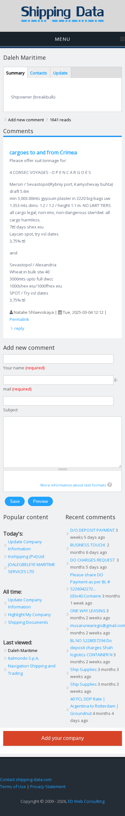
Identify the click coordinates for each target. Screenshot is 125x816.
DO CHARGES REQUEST (93, 560)
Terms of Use (13, 786)
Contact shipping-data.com (26, 779)
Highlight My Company (29, 614)
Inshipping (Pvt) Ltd (26, 556)
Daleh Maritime (23, 650)
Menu (62, 39)
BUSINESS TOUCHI (88, 545)
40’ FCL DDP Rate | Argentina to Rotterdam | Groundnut (94, 706)
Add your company (62, 738)
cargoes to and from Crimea (43, 152)
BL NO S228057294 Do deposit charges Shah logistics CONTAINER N (91, 647)
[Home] (62, 20)
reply (19, 328)
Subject (10, 410)
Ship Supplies (83, 669)
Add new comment (26, 120)
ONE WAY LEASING (87, 611)
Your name (24, 368)
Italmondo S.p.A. (23, 658)
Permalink (19, 319)
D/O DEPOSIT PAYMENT (92, 530)
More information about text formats (73, 485)
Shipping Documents (28, 622)
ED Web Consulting (86, 801)
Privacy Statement (47, 786)
